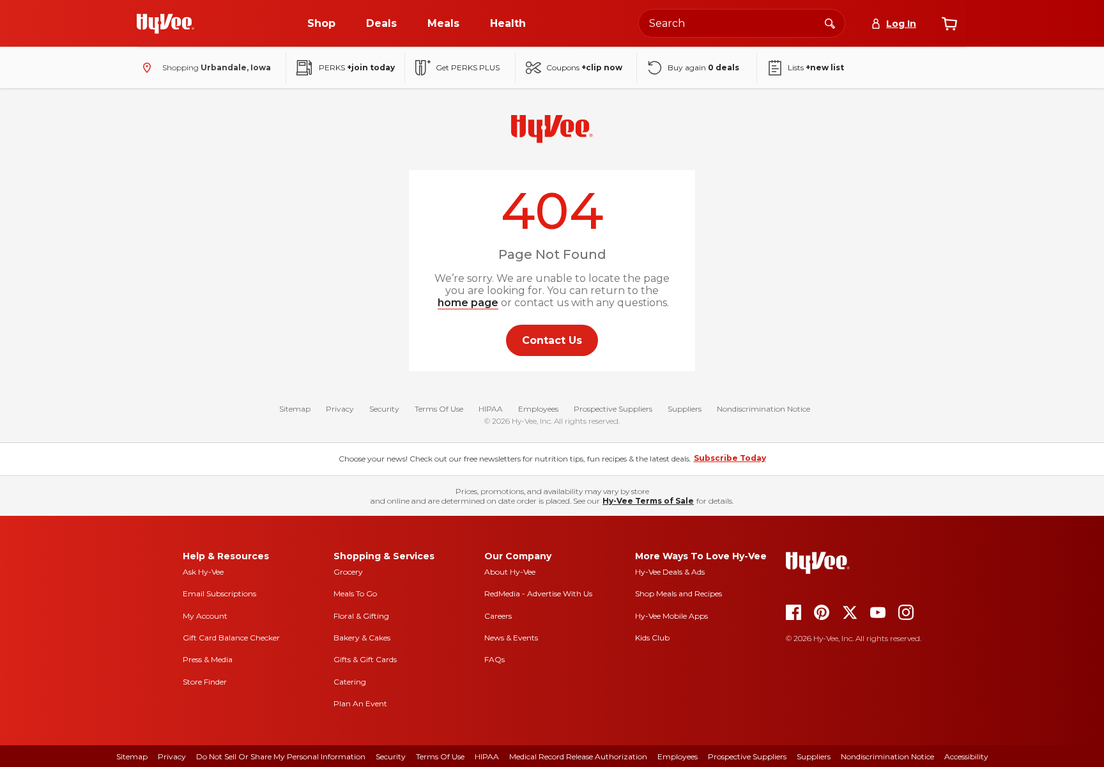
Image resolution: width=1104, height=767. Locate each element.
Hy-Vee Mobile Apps (671, 616)
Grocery (348, 572)
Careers (498, 616)
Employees (538, 409)
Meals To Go (355, 593)
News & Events (511, 637)
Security (384, 409)
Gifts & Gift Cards (365, 659)
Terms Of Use (439, 409)
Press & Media (208, 659)
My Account (205, 616)
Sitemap (294, 409)
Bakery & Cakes (362, 637)
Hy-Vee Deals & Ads (670, 572)
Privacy (340, 409)
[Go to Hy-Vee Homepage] (165, 23)
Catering (350, 681)
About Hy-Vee (509, 572)
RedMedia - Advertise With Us (538, 593)
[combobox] (741, 23)
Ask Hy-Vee (203, 572)
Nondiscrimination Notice (763, 409)
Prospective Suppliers (613, 409)
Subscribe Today (730, 458)
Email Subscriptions (219, 593)
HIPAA (491, 409)
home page (468, 303)
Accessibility (966, 756)
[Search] (830, 23)
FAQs (494, 659)
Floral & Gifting (361, 616)
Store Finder (205, 681)
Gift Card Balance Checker (231, 637)
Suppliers (685, 409)
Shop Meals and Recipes (678, 593)
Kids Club (652, 637)
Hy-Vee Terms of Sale (648, 501)
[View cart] (949, 23)
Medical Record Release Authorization (578, 756)
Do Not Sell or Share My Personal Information (280, 756)
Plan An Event (360, 703)
